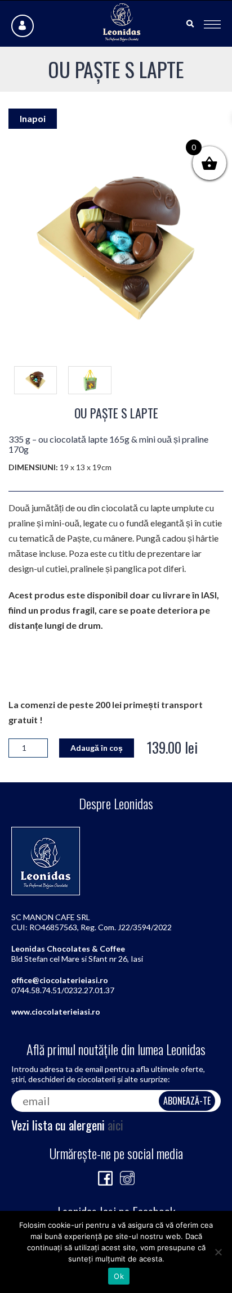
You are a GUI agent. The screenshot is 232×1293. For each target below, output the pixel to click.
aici (115, 1125)
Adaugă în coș (96, 748)
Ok (119, 1276)
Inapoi (33, 118)
